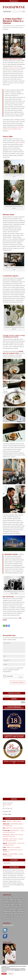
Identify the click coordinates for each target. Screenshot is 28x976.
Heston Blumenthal (6, 906)
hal (16, 904)
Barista (17, 25)
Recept (23, 913)
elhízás (23, 899)
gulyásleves (13, 904)
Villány (21, 916)
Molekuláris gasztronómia (7, 911)
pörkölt (19, 913)
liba (7, 909)
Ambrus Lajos (5, 897)
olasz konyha (5, 913)
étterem (8, 918)
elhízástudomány (6, 901)
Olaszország (11, 913)
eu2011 (15, 901)
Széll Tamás (5, 916)
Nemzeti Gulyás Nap (20, 911)
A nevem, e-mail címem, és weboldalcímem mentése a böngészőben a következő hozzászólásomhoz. (13, 669)
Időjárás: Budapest (7, 804)
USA (14, 916)
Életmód (13, 27)
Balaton (10, 897)
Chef (10, 27)
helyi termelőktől (21, 142)
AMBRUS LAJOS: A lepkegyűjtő (13, 847)
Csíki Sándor (8, 25)
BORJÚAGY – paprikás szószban (14, 821)
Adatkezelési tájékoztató (8, 925)
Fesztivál (4, 904)
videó (17, 916)
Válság (4, 918)
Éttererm (17, 27)
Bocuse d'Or (22, 897)
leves (4, 909)
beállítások (17, 970)
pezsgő (15, 913)
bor (19, 25)
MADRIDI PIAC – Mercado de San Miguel (15, 828)
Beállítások (11, 973)
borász (8, 27)
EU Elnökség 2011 (20, 901)
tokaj (12, 916)
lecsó (24, 906)
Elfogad (4, 973)
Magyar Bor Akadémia (12, 909)
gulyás (9, 904)
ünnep (12, 918)
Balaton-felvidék (15, 897)
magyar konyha (20, 909)
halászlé (20, 904)
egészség (19, 899)
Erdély (11, 901)
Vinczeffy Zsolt (6, 834)
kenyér (20, 906)
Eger (15, 899)
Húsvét (12, 906)
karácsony (16, 906)
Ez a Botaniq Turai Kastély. (14, 68)
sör (9, 916)
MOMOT (14, 911)
